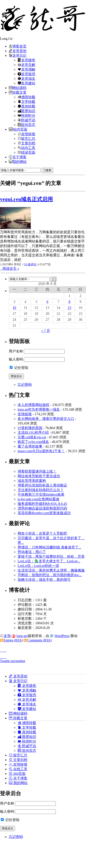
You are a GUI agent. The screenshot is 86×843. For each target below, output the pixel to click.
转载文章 (19, 92)
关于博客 (19, 157)
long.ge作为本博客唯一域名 (39, 409)
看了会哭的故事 (30, 446)
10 (14, 308)
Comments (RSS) (39, 640)
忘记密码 (25, 384)
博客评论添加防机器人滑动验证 (42, 485)
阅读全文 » (10, 268)
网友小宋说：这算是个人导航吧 (42, 533)
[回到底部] (43, 655)
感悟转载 (28, 97)
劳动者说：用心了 (32, 552)
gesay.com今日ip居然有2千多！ (41, 451)
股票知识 (28, 111)
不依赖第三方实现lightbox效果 (41, 494)
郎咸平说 (28, 120)
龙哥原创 (19, 51)
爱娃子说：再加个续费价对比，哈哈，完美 (51, 556)
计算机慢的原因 (30, 428)
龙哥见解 (28, 64)
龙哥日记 (19, 55)
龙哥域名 (28, 78)
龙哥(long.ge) (16, 636)
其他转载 (28, 106)
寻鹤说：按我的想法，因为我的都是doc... (50, 575)
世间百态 (28, 124)
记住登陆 (20, 368)
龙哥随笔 (28, 60)
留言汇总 (28, 138)
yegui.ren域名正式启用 (26, 199)
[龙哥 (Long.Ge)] (43, 18)
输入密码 (16, 359)
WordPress (61, 636)
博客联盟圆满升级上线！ (37, 471)
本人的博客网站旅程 (33, 405)
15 (69, 308)
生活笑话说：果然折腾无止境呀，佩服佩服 (51, 570)
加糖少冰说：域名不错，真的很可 (44, 579)
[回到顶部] (43, 649)
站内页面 (20, 129)
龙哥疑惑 (28, 74)
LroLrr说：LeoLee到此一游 (38, 566)
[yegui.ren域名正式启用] (15, 228)
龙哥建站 (28, 83)
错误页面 (28, 152)
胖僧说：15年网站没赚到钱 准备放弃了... (49, 547)
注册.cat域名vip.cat (32, 437)
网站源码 (19, 87)
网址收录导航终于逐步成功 (39, 476)
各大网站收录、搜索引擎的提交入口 (46, 419)
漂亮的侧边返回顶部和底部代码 (42, 508)
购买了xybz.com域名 (33, 442)
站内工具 (28, 147)
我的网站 (20, 161)
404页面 (19, 773)
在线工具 (19, 769)
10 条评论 (30, 264)
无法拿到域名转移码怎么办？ (41, 490)
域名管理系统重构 (32, 480)
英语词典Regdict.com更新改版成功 (44, 513)
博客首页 (19, 46)
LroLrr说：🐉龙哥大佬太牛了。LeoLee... (49, 561)
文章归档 (28, 143)
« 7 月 (45, 331)
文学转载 (28, 101)
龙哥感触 (28, 69)
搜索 (48, 170)
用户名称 (16, 351)
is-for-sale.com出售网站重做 (38, 499)
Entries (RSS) (13, 640)
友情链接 (28, 134)
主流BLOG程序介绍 (33, 432)
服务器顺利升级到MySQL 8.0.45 (42, 504)
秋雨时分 (28, 115)
